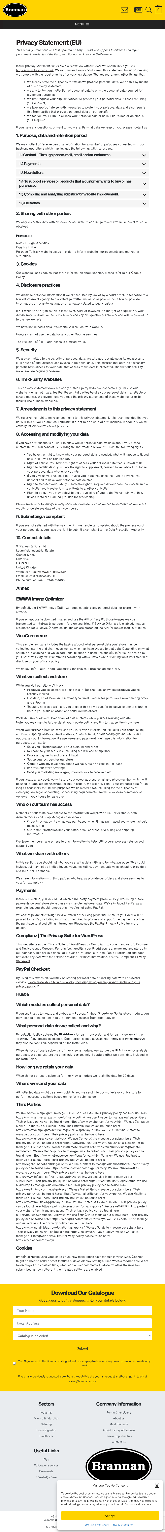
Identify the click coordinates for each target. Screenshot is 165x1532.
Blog (46, 1459)
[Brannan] (15, 9)
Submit (82, 1348)
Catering (46, 1424)
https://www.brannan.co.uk (35, 70)
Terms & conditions (119, 1412)
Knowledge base (46, 1477)
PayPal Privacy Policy (110, 923)
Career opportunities (119, 1436)
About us (119, 1418)
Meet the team (119, 1424)
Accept (110, 1515)
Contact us (119, 1441)
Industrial (46, 1412)
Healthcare (46, 1436)
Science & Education (46, 1418)
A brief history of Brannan (119, 1430)
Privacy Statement (122, 1524)
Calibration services (46, 1465)
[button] (157, 1485)
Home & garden (46, 1430)
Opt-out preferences (97, 1524)
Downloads (46, 1471)
